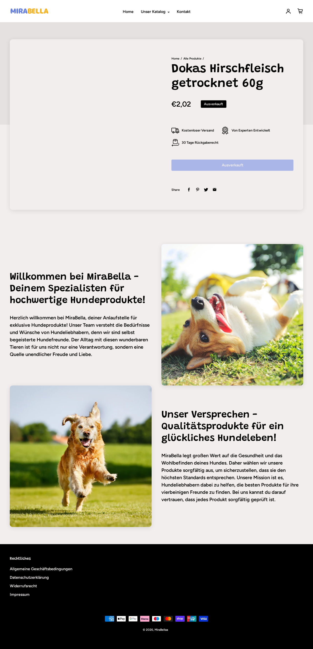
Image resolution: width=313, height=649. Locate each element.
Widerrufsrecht (23, 586)
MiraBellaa (161, 629)
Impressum (20, 594)
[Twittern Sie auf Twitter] (206, 190)
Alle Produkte (192, 58)
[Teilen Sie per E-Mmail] (215, 190)
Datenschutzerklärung (29, 577)
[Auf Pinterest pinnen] (197, 190)
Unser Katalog (154, 11)
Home (128, 11)
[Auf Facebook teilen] (189, 190)
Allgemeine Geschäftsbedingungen (41, 569)
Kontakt (183, 11)
